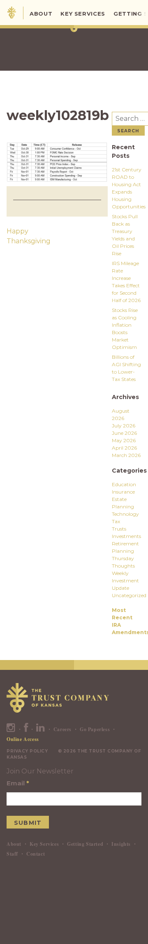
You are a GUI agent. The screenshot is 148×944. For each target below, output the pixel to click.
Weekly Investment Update (125, 580)
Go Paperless (95, 729)
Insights (121, 843)
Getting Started (85, 843)
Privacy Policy (27, 751)
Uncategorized (129, 595)
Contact (35, 853)
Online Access (23, 739)
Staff (12, 853)
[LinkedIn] (40, 729)
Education (124, 484)
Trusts (119, 529)
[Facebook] (26, 729)
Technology (125, 514)
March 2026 (126, 455)
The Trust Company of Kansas (11, 12)
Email (18, 783)
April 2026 (124, 448)
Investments (126, 536)
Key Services (82, 13)
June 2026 (124, 433)
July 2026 (123, 425)
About (41, 13)
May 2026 (124, 440)
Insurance (123, 492)
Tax (116, 521)
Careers (62, 729)
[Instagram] (11, 729)
